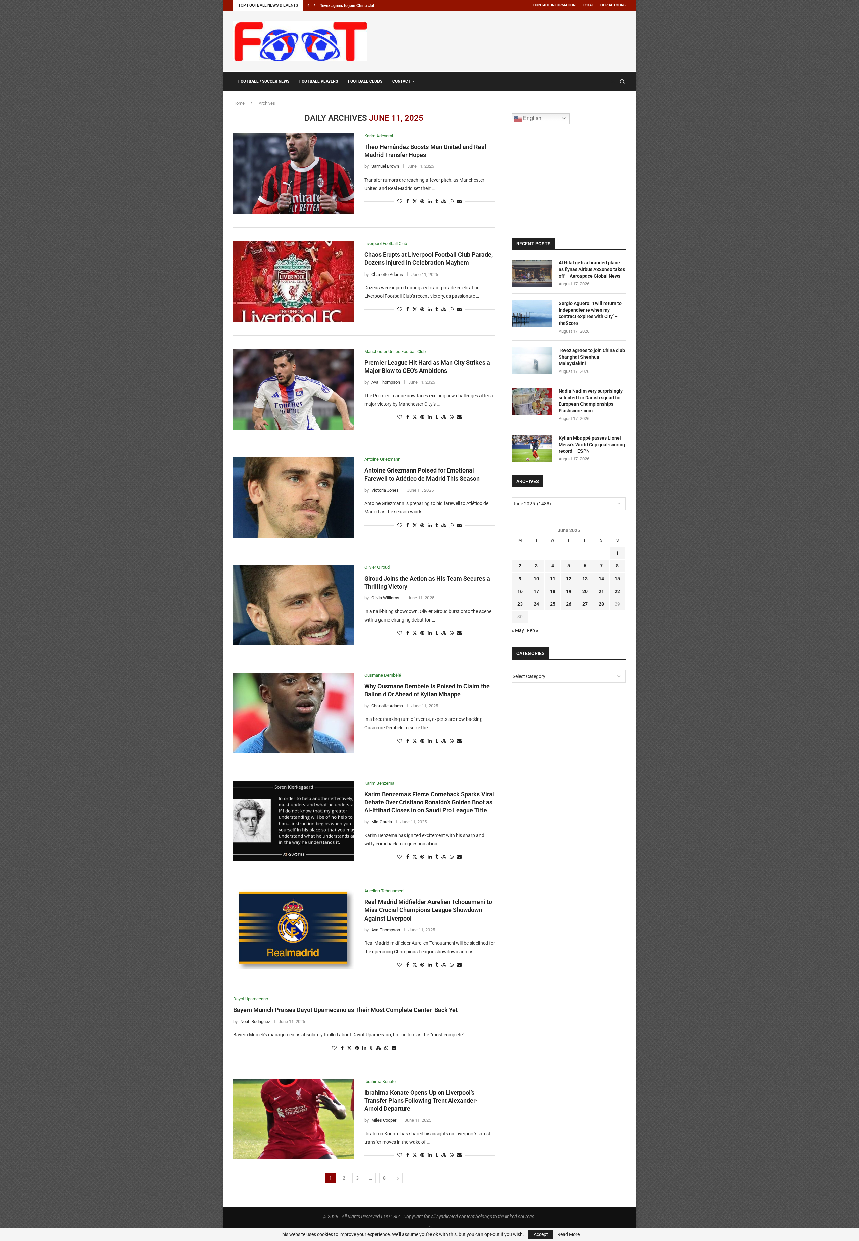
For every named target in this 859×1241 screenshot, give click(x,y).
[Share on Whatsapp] (452, 201)
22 (617, 591)
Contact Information (554, 5)
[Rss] (613, 81)
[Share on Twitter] (414, 201)
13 (585, 578)
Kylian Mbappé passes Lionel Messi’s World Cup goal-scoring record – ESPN (592, 444)
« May (518, 630)
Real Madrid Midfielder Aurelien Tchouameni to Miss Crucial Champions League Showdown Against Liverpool (428, 910)
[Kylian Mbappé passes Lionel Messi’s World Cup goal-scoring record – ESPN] (532, 448)
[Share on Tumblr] (436, 201)
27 (585, 604)
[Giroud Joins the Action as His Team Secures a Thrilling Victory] (293, 605)
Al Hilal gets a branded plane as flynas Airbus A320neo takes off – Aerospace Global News (592, 269)
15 (617, 578)
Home (239, 103)
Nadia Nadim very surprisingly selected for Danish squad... (371, 5)
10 (536, 578)
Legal (588, 5)
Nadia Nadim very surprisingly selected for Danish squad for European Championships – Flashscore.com (591, 400)
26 (568, 604)
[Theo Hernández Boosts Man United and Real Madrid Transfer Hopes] (293, 173)
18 (552, 591)
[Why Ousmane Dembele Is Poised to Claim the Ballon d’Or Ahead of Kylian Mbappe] (293, 713)
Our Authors (613, 5)
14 (601, 578)
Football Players (318, 81)
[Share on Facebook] (407, 201)
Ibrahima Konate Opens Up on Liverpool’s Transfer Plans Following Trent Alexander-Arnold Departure (421, 1100)
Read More (568, 1234)
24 (536, 604)
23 (520, 604)
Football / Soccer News (263, 81)
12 (568, 578)
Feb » (532, 630)
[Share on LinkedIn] (430, 201)
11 (552, 578)
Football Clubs (365, 81)
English (531, 118)
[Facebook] (606, 81)
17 (536, 591)
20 (585, 591)
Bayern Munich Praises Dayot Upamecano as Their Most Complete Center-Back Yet (345, 1009)
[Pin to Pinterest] (422, 201)
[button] (308, 5)
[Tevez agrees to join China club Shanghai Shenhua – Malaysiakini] (532, 360)
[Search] (622, 81)
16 (520, 591)
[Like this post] (399, 201)
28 (601, 604)
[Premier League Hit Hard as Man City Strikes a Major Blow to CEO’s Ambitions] (293, 389)
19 (568, 591)
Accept (541, 1234)
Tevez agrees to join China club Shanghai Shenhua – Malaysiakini (592, 357)
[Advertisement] (504, 40)
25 (552, 604)
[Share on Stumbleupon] (443, 201)
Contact (401, 81)
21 (601, 591)
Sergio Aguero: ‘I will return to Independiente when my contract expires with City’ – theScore (590, 313)
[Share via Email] (459, 201)
